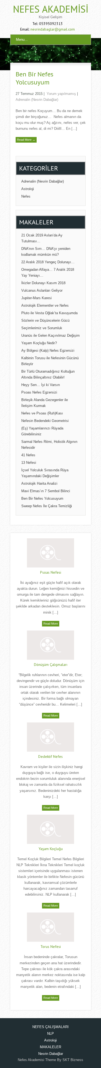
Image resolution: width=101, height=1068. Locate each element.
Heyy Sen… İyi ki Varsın (40, 385)
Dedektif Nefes (50, 756)
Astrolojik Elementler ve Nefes (45, 305)
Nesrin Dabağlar (50, 1054)
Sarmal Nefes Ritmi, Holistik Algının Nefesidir (49, 445)
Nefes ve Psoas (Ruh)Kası (42, 413)
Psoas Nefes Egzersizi (39, 392)
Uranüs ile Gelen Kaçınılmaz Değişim (50, 335)
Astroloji (27, 189)
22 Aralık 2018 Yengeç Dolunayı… (48, 262)
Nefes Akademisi (50, 9)
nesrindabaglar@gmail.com (52, 29)
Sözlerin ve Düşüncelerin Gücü (45, 320)
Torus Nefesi (50, 946)
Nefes (25, 196)
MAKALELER (50, 1047)
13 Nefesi (28, 463)
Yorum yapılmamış (61, 94)
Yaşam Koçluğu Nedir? (39, 343)
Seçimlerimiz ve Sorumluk (41, 328)
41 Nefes (28, 455)
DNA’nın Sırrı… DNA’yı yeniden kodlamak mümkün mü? (45, 252)
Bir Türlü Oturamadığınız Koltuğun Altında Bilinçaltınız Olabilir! (48, 374)
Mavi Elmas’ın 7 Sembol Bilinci (45, 491)
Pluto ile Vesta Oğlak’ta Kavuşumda (49, 313)
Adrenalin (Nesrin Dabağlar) (37, 100)
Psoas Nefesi (50, 572)
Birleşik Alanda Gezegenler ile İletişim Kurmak (44, 403)
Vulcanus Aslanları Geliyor (41, 290)
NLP (50, 1034)
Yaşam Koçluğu (51, 848)
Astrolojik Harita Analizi (39, 483)
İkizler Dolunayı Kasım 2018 (43, 283)
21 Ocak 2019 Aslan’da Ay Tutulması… (41, 238)
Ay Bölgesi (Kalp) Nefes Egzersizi (47, 350)
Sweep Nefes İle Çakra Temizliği (46, 506)
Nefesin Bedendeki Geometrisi (45, 421)
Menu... (22, 40)
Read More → (26, 139)
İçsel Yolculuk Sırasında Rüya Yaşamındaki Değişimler (44, 473)
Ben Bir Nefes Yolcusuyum (34, 78)
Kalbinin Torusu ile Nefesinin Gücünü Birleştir (50, 361)
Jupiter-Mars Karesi (36, 298)
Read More (50, 623)
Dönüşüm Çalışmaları (50, 664)
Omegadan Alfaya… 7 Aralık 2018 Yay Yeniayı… (47, 272)
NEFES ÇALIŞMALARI (50, 1027)
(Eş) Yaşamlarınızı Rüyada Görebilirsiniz (42, 431)
